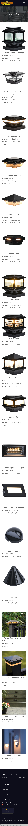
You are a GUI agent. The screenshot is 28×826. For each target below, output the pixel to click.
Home (4, 787)
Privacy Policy (6, 794)
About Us (5, 789)
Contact (4, 792)
